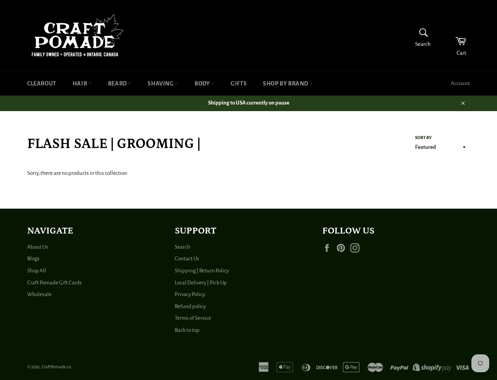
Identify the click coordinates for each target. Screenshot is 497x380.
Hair (80, 83)
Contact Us (187, 258)
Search (182, 247)
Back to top (187, 330)
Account (460, 83)
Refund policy (190, 306)
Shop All (36, 271)
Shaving (161, 83)
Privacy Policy (190, 294)
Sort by (423, 137)
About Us (37, 247)
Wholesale (39, 294)
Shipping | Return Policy (202, 271)
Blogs (33, 258)
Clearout (41, 83)
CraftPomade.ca (56, 366)
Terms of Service (193, 318)
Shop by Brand (286, 83)
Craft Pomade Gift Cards (54, 283)
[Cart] (455, 35)
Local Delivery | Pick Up (201, 283)
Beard (118, 83)
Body (203, 83)
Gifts (239, 83)
